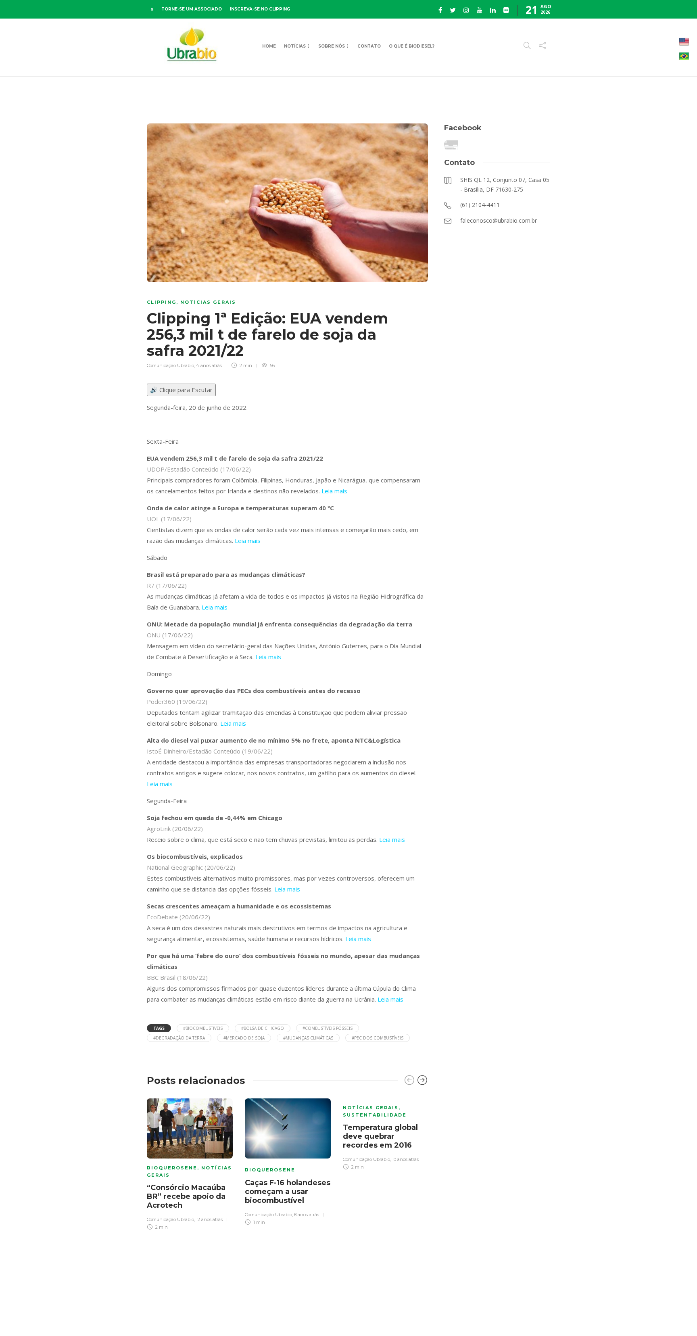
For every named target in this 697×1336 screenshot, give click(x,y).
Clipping (161, 302)
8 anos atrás (306, 1214)
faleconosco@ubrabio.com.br (518, 1315)
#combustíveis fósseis (328, 1028)
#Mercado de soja (244, 1038)
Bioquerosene (172, 1168)
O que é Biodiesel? (411, 46)
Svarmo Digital (620, 1315)
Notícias (295, 46)
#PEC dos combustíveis (377, 1038)
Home (269, 46)
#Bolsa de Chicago (262, 1028)
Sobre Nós (331, 46)
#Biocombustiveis (203, 1028)
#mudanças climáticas (308, 1038)
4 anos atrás (209, 365)
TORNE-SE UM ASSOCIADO (191, 9)
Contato (369, 46)
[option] (190, 1163)
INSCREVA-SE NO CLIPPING (260, 9)
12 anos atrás (209, 1219)
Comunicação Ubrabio (170, 365)
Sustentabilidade (375, 1115)
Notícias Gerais (208, 302)
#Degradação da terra (179, 1038)
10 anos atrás (405, 1159)
